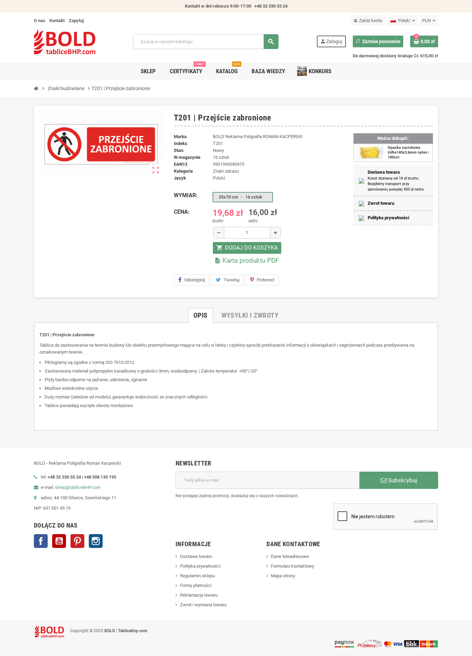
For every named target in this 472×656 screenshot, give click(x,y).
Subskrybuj (402, 480)
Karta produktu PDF (246, 260)
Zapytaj (76, 20)
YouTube (59, 541)
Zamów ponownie (378, 41)
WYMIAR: (186, 195)
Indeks (180, 143)
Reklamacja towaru (199, 595)
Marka (180, 136)
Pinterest (265, 279)
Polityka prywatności (200, 566)
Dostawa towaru (196, 556)
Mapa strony (283, 575)
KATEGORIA (183, 171)
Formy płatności (195, 585)
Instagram (96, 541)
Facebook (41, 541)
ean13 (180, 164)
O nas (39, 20)
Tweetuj (231, 279)
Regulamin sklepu (197, 575)
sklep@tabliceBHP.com (78, 487)
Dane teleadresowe (290, 556)
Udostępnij (194, 279)
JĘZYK (180, 178)
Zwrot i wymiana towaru (203, 604)
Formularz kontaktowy (292, 566)
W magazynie (187, 157)
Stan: (179, 150)
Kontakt (57, 20)
